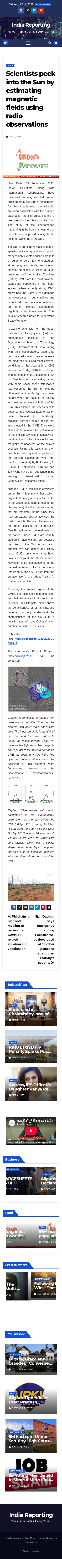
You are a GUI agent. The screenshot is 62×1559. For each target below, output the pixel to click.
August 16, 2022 (23, 1242)
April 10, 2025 (20, 1486)
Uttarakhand (30, 1169)
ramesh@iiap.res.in (20, 656)
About (25, 1551)
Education (15, 1354)
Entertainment (18, 1280)
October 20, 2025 (23, 1369)
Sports (13, 1393)
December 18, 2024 (25, 1189)
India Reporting (31, 25)
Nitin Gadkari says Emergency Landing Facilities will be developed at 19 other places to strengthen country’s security (44, 939)
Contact (36, 1551)
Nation (10, 65)
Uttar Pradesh (17, 1471)
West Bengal (17, 1174)
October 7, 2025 (22, 1408)
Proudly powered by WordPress (21, 1538)
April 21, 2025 (20, 1447)
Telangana (16, 1169)
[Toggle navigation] (28, 43)
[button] (49, 42)
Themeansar (31, 1542)
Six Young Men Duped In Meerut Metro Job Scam (31, 1479)
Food (13, 1227)
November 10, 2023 (25, 1295)
